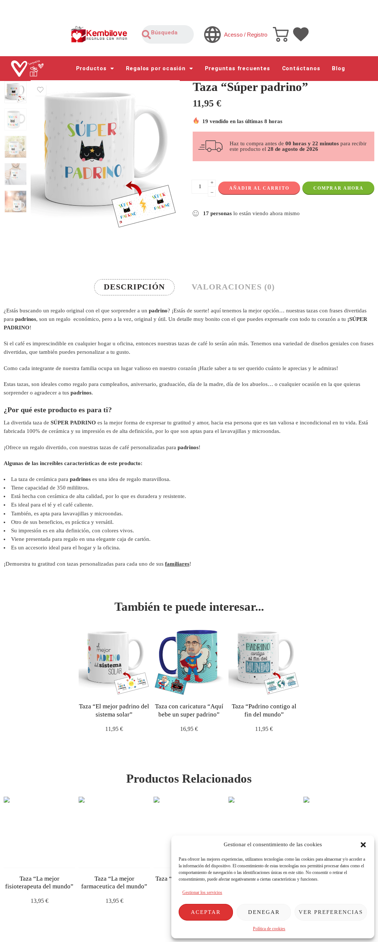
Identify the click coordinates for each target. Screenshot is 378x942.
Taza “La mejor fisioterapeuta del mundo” (39, 882)
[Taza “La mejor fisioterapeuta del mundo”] (39, 832)
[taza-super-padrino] (15, 92)
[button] (363, 844)
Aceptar (206, 912)
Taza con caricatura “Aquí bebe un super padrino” (189, 710)
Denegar (264, 912)
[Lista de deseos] (40, 90)
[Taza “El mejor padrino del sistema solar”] (114, 660)
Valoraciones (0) (233, 286)
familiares (177, 564)
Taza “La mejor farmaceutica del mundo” (114, 882)
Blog (338, 68)
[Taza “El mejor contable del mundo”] (339, 832)
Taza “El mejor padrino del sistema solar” (114, 710)
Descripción (134, 286)
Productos (91, 68)
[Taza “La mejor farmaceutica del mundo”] (114, 832)
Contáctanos (301, 68)
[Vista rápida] (120, 688)
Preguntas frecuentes (237, 68)
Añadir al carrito (259, 188)
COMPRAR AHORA (338, 188)
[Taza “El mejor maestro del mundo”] (264, 832)
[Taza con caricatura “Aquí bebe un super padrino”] (189, 660)
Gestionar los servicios (202, 892)
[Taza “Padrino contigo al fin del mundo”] (264, 660)
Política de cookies (269, 928)
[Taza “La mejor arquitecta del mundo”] (189, 832)
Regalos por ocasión (156, 68)
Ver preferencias (331, 912)
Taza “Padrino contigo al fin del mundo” (264, 710)
